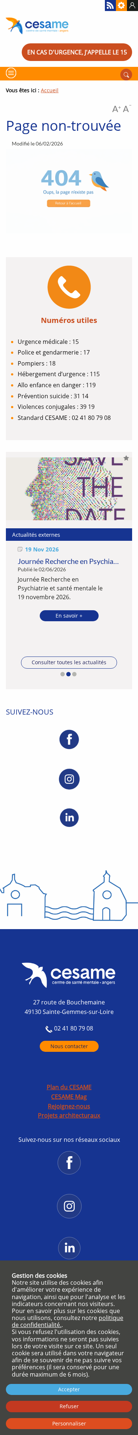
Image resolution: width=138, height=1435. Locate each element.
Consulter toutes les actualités (69, 662)
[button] (62, 674)
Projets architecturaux (69, 1115)
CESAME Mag (69, 1097)
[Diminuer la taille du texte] (127, 110)
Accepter (69, 1389)
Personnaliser (69, 1423)
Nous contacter (69, 1046)
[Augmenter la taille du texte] (116, 110)
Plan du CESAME (69, 1087)
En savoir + (69, 615)
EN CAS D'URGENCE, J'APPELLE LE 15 (77, 52)
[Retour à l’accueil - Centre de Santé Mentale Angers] (69, 25)
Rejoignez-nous (69, 1106)
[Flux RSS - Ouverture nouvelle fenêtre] (110, 5)
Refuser (69, 1406)
